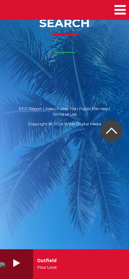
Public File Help (93, 108)
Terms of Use (64, 114)
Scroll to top (111, 131)
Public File (66, 108)
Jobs (49, 108)
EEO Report (30, 108)
